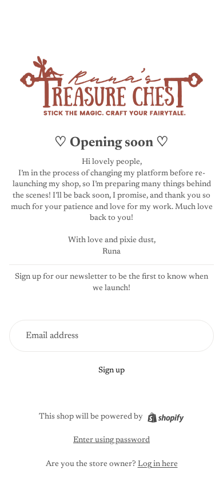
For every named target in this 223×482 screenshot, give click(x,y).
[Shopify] (166, 417)
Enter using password (111, 440)
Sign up (111, 371)
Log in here (158, 464)
